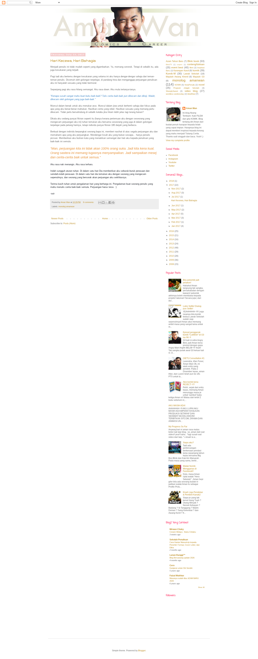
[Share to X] (106, 202)
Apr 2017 (176, 214)
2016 (171, 231)
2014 (171, 239)
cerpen (179, 64)
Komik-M (171, 73)
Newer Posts (57, 218)
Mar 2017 (176, 218)
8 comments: (89, 202)
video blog (191, 91)
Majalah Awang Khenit (177, 76)
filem (191, 68)
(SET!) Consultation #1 (193, 358)
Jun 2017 (176, 205)
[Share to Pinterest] (113, 202)
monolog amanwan (66, 206)
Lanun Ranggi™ (177, 555)
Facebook (173, 155)
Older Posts (152, 218)
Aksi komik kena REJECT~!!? (190, 383)
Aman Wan (191, 108)
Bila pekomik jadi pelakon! (191, 281)
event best (177, 67)
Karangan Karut (181, 70)
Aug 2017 (176, 193)
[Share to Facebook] (110, 202)
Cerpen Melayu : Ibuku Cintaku (183, 532)
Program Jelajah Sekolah (186, 88)
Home (105, 218)
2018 (171, 181)
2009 (171, 260)
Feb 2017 (176, 222)
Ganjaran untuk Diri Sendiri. (181, 568)
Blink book (193, 61)
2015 (171, 235)
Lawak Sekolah (191, 74)
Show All (201, 587)
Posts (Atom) (69, 223)
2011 (171, 252)
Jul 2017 (175, 197)
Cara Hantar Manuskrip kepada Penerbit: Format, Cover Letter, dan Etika (185, 545)
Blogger (141, 650)
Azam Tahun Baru (174, 61)
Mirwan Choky (177, 529)
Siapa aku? (188, 442)
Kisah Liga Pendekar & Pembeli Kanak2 (193, 493)
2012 (171, 247)
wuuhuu (191, 94)
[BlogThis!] (103, 202)
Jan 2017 (176, 226)
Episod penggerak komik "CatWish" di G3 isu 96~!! (193, 335)
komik (196, 70)
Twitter (171, 166)
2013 (171, 243)
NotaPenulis (190, 85)
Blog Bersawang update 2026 (182, 558)
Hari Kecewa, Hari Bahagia (73, 60)
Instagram (173, 159)
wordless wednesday (175, 94)
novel (201, 84)
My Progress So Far (177, 426)
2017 (171, 185)
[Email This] (100, 202)
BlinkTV (169, 64)
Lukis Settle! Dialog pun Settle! (192, 307)
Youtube (172, 162)
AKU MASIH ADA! (176, 405)
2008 (171, 264)
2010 (171, 256)
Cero (172, 565)
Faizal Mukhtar (177, 575)
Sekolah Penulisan (179, 539)
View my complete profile (178, 140)
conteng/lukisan (195, 64)
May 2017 (176, 210)
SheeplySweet (172, 91)
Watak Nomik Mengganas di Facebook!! (190, 468)
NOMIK (178, 85)
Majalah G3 (198, 76)
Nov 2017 (176, 188)
